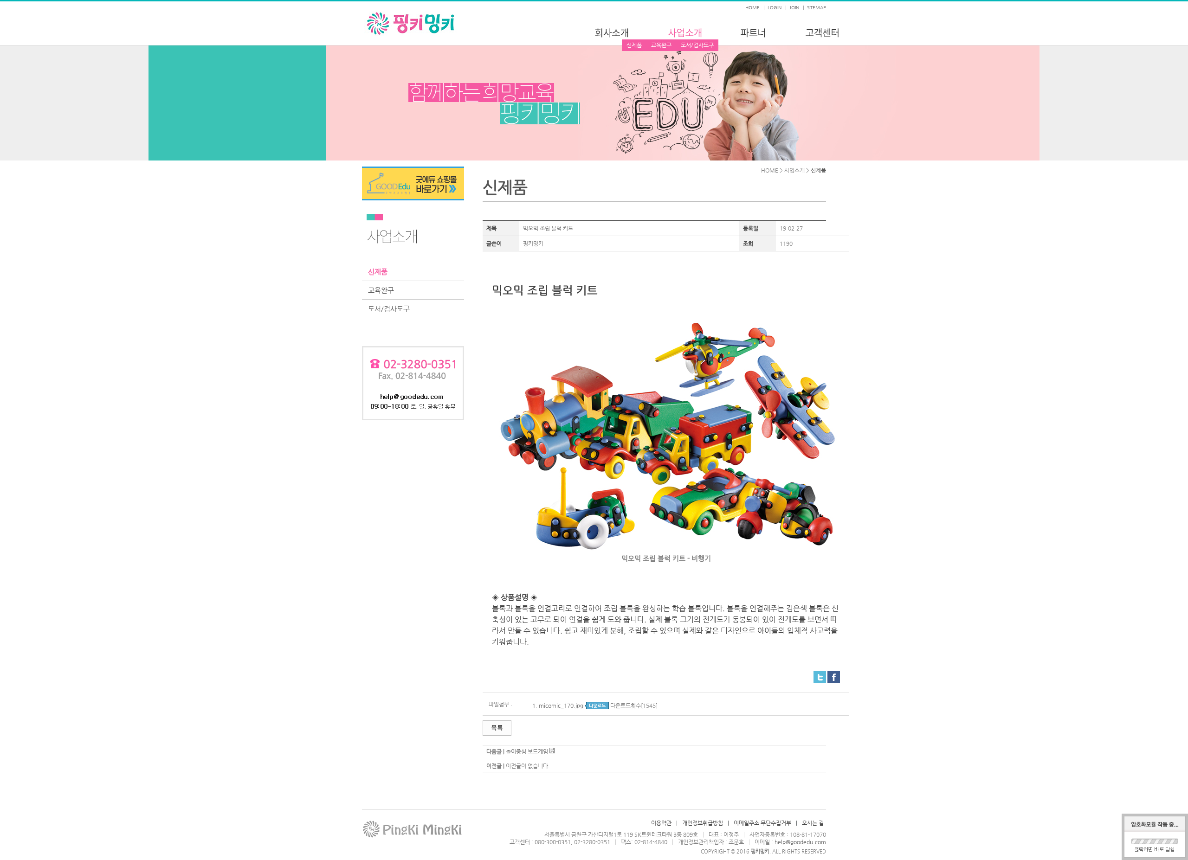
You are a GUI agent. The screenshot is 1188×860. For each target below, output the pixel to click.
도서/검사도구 (697, 45)
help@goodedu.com (800, 842)
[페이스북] (833, 674)
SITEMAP (816, 7)
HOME (752, 7)
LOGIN (774, 7)
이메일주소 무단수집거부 (762, 823)
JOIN (794, 7)
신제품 (634, 45)
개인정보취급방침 (702, 823)
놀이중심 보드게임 (527, 751)
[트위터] (820, 674)
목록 (497, 727)
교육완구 (661, 45)
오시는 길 (813, 823)
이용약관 (661, 823)
